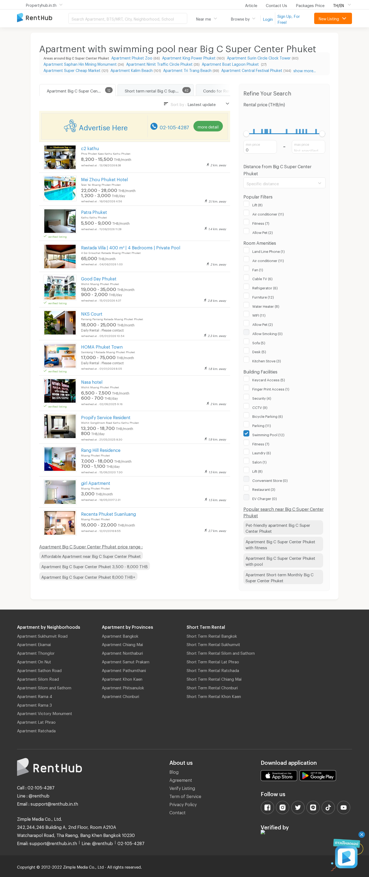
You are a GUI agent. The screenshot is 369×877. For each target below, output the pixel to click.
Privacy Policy (183, 803)
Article (251, 4)
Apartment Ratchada (36, 730)
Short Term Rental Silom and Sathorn (221, 652)
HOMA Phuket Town (102, 346)
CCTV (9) (259, 406)
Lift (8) (257, 204)
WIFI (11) (259, 314)
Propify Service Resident (105, 416)
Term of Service (185, 795)
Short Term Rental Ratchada (213, 669)
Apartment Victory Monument (44, 712)
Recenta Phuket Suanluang (108, 513)
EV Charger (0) (264, 498)
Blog (174, 771)
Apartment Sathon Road (39, 669)
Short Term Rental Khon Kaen (214, 695)
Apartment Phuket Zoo (131, 57)
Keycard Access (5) (268, 379)
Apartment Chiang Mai (122, 643)
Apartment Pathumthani (124, 669)
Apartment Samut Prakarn (125, 661)
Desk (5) (259, 351)
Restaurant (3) (263, 488)
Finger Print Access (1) (270, 388)
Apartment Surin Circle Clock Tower (259, 57)
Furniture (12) (263, 296)
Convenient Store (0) (270, 479)
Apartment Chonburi (120, 695)
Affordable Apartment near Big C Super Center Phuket (91, 555)
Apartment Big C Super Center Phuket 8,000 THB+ (88, 576)
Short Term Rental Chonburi (212, 687)
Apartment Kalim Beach (131, 69)
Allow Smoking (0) (267, 333)
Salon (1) (259, 461)
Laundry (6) (261, 452)
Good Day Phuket (98, 278)
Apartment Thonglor (36, 652)
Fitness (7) (260, 222)
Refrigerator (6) (265, 287)
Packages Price (310, 4)
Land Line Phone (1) (268, 250)
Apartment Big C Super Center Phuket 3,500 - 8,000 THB (94, 565)
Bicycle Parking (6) (267, 415)
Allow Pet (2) (262, 231)
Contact (177, 811)
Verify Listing (182, 787)
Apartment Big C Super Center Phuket (81, 90)
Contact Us (276, 4)
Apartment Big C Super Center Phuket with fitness (280, 544)
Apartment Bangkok (120, 635)
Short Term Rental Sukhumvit (213, 643)
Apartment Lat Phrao (36, 721)
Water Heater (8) (265, 305)
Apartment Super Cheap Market (71, 69)
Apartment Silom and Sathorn (44, 687)
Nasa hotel (91, 381)
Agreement (180, 779)
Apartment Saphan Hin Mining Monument (80, 63)
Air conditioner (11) (268, 213)
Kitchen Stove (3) (266, 360)
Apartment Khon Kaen (122, 678)
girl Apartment (95, 482)
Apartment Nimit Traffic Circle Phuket (159, 63)
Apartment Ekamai (34, 643)
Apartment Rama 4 (34, 695)
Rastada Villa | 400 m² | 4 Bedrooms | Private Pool (130, 247)
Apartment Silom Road (38, 678)
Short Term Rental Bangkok (212, 635)
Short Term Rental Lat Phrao (213, 661)
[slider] (246, 134)
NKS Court (91, 313)
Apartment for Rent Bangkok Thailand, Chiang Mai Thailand (42, 18)
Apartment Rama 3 (34, 704)
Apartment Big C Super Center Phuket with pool (280, 560)
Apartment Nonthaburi (122, 652)
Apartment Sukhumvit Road (42, 635)
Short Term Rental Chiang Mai (214, 678)
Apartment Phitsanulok (123, 687)
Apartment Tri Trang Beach (187, 69)
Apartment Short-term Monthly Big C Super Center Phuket (280, 577)
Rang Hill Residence (100, 449)
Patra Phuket (94, 211)
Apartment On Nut (34, 661)
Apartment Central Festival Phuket (251, 69)
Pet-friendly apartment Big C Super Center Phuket (278, 527)
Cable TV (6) (262, 278)
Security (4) (261, 397)
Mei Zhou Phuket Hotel (104, 178)
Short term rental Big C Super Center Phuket (159, 90)
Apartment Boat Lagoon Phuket (231, 63)
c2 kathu (90, 147)
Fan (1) (257, 269)
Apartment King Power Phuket (189, 57)
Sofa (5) (258, 342)
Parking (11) (261, 424)
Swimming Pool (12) (268, 434)
